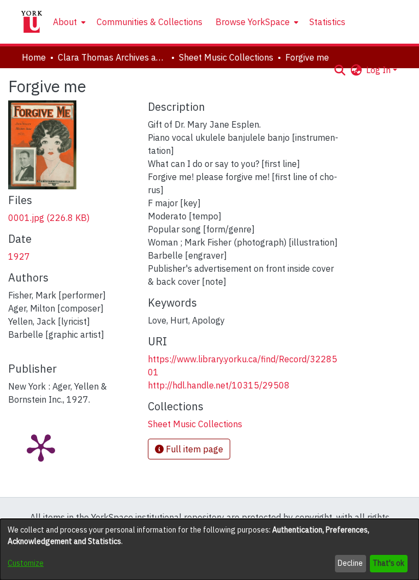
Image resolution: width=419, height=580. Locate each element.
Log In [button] (379, 69)
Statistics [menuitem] (327, 21)
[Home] (31, 22)
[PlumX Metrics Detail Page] (41, 447)
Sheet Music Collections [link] (226, 57)
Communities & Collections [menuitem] (149, 21)
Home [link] (34, 57)
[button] (339, 69)
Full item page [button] (193, 449)
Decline (350, 563)
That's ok (388, 563)
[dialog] (209, 549)
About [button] (65, 21)
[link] (48, 217)
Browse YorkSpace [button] (253, 21)
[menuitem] (68, 22)
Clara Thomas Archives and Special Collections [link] (112, 57)
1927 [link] (19, 256)
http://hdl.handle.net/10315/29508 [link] (219, 385)
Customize (26, 563)
